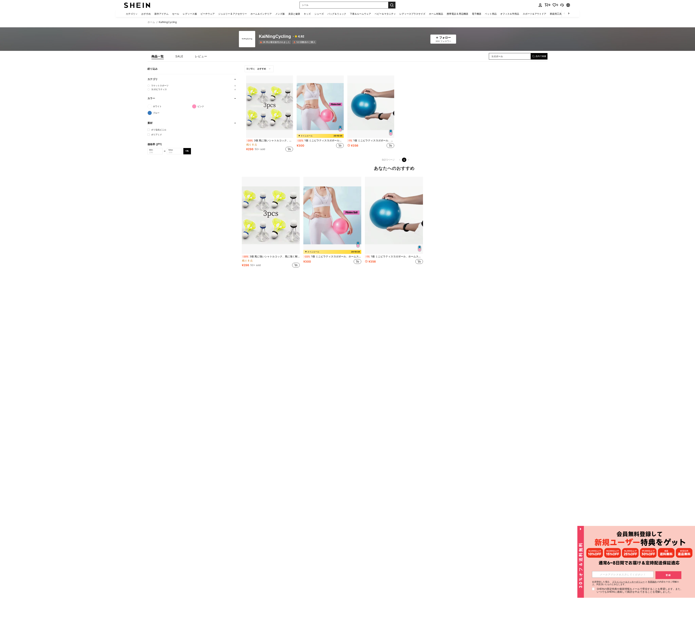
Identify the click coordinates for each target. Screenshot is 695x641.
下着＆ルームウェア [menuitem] (360, 13)
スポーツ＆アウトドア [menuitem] (534, 13)
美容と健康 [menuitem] (294, 13)
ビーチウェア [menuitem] (208, 13)
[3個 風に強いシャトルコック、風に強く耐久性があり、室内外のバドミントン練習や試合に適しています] (269, 106)
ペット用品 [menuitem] (491, 13)
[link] (547, 5)
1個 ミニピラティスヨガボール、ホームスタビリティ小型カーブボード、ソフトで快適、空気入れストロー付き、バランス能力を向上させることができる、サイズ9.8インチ (320, 140)
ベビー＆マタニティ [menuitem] (385, 13)
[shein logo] (137, 5)
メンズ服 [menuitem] (280, 13)
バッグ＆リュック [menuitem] (336, 13)
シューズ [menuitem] (319, 13)
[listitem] (275, 42)
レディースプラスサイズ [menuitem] (412, 13)
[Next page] (408, 160)
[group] (192, 85)
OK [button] (187, 151)
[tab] (157, 56)
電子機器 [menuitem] (476, 13)
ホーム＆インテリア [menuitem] (261, 13)
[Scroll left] (564, 13)
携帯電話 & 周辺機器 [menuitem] (457, 13)
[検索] (391, 5)
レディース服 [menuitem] (190, 13)
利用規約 (652, 581)
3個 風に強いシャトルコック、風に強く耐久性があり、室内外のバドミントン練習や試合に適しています (270, 140)
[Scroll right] (568, 13)
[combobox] (259, 69)
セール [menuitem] (175, 13)
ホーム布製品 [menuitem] (436, 13)
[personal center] (540, 5)
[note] (320, 136)
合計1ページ (388, 159)
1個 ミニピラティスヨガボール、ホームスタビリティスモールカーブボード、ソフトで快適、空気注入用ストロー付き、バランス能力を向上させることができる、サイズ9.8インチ (371, 140)
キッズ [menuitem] (307, 13)
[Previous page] (400, 160)
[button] (562, 5)
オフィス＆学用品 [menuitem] (509, 13)
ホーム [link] (151, 22)
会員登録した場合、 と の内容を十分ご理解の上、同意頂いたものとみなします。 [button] (635, 583)
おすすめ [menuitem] (146, 13)
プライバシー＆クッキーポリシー (628, 581)
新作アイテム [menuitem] (161, 13)
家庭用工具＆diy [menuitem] (558, 13)
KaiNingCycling (275, 36)
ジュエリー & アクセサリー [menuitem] (232, 13)
